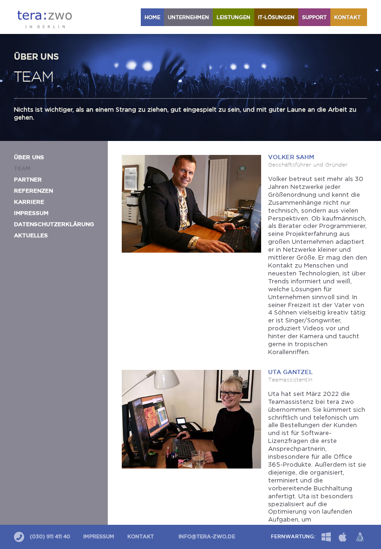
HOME (152, 17)
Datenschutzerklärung (54, 224)
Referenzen (33, 191)
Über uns (29, 157)
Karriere (29, 202)
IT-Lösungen (276, 17)
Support (314, 17)
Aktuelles (31, 235)
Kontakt (348, 17)
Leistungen (233, 17)
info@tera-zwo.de (206, 537)
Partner (28, 179)
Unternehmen (188, 17)
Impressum (31, 213)
